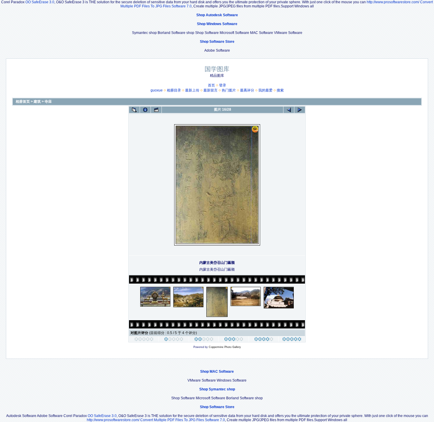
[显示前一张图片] (288, 110)
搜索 (280, 90)
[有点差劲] (173, 340)
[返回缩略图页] (134, 110)
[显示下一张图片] (299, 110)
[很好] (233, 340)
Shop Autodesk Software (217, 15)
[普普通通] (203, 340)
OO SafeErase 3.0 (39, 2)
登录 (222, 85)
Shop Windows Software (217, 24)
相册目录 (174, 90)
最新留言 (210, 90)
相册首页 (23, 101)
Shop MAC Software (217, 371)
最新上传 (192, 90)
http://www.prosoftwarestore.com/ (393, 2)
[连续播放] (156, 110)
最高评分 (247, 90)
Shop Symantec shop (217, 389)
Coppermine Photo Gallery (225, 347)
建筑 (37, 101)
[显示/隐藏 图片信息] (145, 110)
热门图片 (229, 90)
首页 (211, 85)
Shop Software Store (217, 42)
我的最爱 (265, 90)
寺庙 (48, 101)
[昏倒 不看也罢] (144, 340)
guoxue (157, 90)
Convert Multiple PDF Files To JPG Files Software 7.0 (182, 420)
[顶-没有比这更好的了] (291, 340)
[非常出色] (263, 340)
